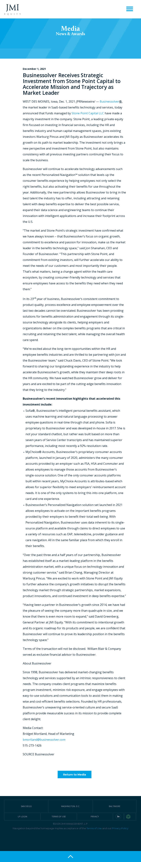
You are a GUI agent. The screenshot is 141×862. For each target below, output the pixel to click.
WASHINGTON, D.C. (70, 806)
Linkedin (118, 816)
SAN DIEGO (26, 806)
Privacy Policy (120, 828)
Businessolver (109, 102)
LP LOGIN (22, 816)
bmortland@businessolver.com (44, 740)
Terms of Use (94, 828)
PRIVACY (95, 816)
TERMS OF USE (59, 816)
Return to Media (74, 774)
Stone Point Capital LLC (88, 113)
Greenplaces (131, 816)
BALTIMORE (114, 806)
